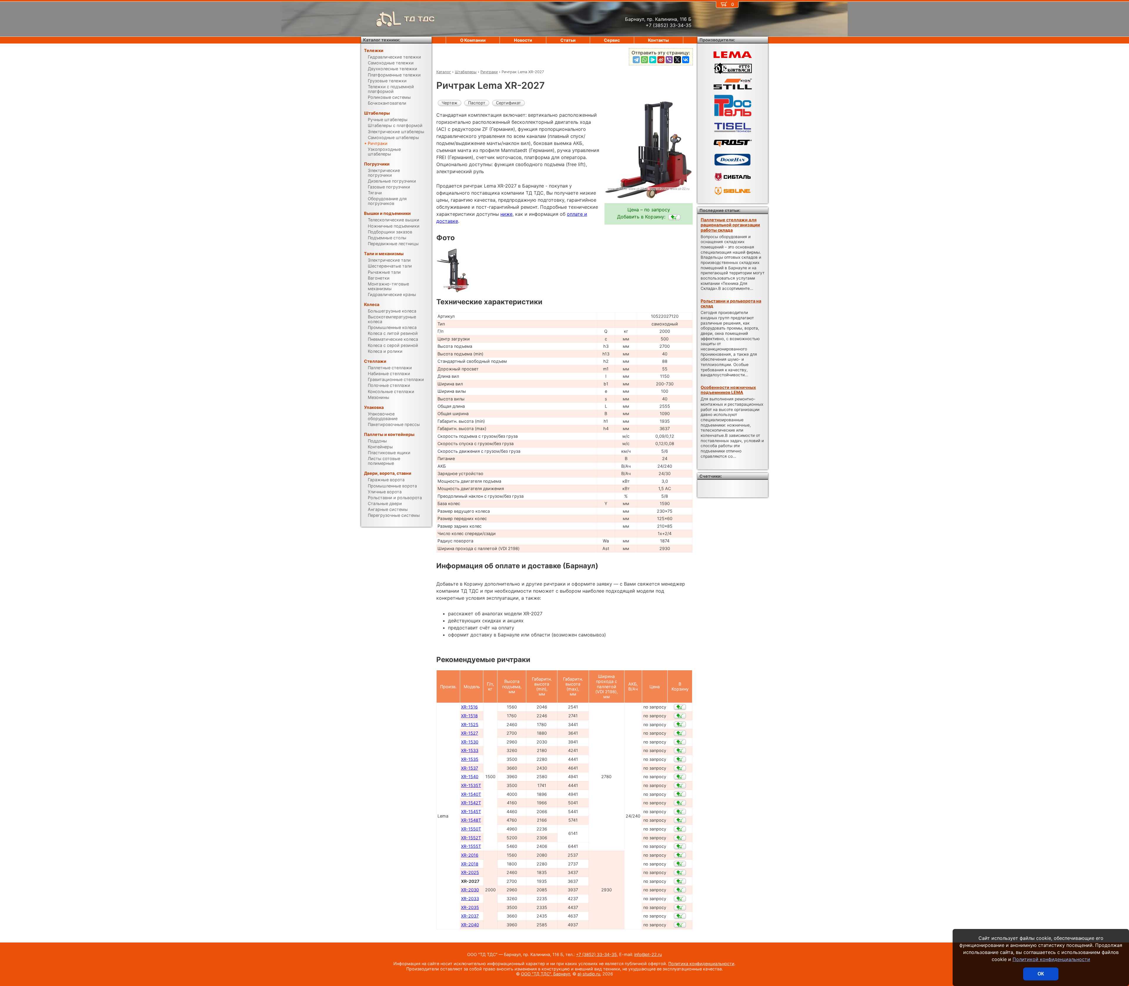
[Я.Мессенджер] (652, 59)
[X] (677, 59)
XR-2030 (470, 889)
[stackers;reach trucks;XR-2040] (680, 925)
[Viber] (669, 59)
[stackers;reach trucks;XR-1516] (680, 707)
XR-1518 (469, 715)
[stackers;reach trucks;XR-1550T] (680, 829)
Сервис (612, 40)
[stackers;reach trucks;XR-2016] (680, 855)
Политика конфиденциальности (701, 963)
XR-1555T (471, 846)
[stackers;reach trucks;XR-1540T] (680, 794)
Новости (523, 40)
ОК (1041, 973)
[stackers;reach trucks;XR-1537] (680, 768)
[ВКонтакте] (685, 59)
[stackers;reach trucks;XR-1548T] (680, 820)
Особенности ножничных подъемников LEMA (728, 390)
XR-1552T (471, 837)
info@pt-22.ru (648, 954)
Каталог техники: (381, 39)
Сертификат (508, 102)
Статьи (568, 40)
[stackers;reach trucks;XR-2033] (680, 899)
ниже (506, 214)
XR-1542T (471, 802)
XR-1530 (469, 741)
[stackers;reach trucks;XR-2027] (674, 217)
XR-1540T (471, 794)
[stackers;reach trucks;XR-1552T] (680, 838)
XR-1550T (471, 828)
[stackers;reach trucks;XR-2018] (680, 864)
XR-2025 (470, 872)
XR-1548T (471, 820)
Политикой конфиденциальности (1051, 959)
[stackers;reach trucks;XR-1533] (680, 750)
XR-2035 (470, 907)
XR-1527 (469, 733)
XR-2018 (469, 863)
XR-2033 (470, 898)
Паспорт (476, 102)
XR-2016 (469, 855)
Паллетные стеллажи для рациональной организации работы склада (730, 225)
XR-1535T (471, 785)
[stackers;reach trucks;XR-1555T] (680, 846)
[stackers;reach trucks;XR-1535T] (680, 785)
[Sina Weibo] (660, 59)
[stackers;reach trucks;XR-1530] (680, 742)
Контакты (658, 40)
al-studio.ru (588, 973)
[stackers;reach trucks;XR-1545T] (680, 812)
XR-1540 (469, 776)
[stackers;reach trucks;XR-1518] (680, 716)
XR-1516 (469, 706)
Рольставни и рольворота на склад (731, 303)
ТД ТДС (419, 19)
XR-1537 (469, 768)
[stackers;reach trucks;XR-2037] (680, 916)
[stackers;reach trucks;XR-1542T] (680, 803)
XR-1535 (469, 759)
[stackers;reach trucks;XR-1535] (680, 759)
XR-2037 (470, 915)
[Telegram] (636, 59)
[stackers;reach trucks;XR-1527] (680, 733)
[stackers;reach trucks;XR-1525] (680, 724)
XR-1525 (469, 724)
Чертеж (449, 102)
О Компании (473, 40)
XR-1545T (471, 811)
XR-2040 (470, 924)
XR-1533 (469, 750)
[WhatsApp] (644, 59)
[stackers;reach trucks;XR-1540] (680, 777)
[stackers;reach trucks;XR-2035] (680, 907)
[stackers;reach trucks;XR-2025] (680, 872)
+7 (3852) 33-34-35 (596, 954)
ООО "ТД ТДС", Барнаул (545, 973)
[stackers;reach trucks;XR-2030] (680, 890)
